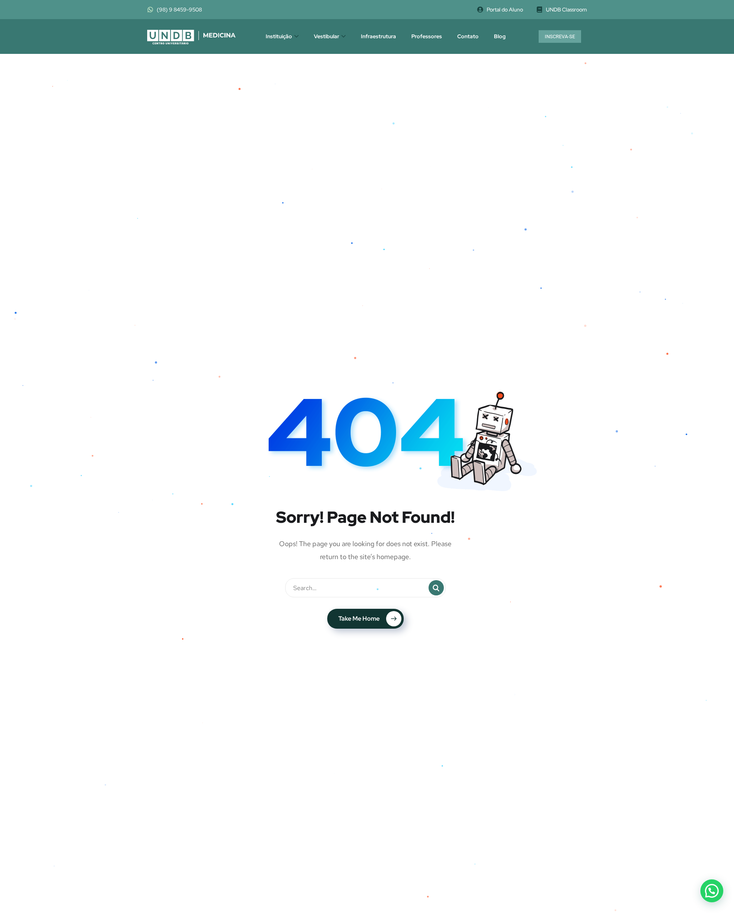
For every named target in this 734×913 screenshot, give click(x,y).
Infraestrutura (378, 36)
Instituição (279, 36)
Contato (468, 36)
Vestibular (326, 36)
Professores (426, 36)
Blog (500, 36)
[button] (711, 890)
